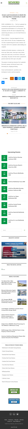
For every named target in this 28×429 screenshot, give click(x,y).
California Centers (6, 378)
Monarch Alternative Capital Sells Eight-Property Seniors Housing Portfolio (14, 127)
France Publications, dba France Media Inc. (15, 423)
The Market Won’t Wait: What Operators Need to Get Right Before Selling (8, 282)
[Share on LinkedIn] (23, 78)
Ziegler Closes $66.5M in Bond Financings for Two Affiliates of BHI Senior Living (13, 324)
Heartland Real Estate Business (8, 354)
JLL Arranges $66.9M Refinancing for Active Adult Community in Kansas (8, 301)
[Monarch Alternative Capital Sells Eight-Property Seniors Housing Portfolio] (14, 115)
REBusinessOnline (6, 371)
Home (6, 419)
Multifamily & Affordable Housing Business (11, 347)
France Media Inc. (17, 421)
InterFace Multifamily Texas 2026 (16, 181)
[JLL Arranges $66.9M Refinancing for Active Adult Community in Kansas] (22, 302)
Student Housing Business (7, 351)
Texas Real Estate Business (7, 364)
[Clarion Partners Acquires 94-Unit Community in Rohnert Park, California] (22, 317)
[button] (2, 120)
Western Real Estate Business (8, 368)
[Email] (17, 414)
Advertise (21, 419)
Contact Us (9, 421)
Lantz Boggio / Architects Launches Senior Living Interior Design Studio (12, 309)
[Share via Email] (2, 82)
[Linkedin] (14, 414)
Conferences (10, 419)
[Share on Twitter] (19, 78)
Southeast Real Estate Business (8, 361)
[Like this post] (12, 78)
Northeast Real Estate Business (8, 358)
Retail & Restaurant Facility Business (10, 381)
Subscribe (16, 419)
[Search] (26, 3)
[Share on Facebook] (16, 78)
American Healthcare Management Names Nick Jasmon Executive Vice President (13, 337)
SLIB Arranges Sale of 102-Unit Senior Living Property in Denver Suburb (12, 330)
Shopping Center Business (7, 375)
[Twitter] (10, 414)
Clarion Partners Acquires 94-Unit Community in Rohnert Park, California (7, 316)
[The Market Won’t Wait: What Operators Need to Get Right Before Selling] (22, 283)
